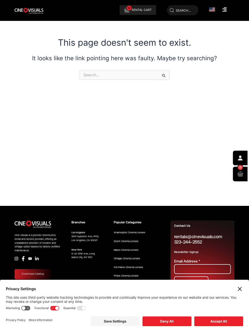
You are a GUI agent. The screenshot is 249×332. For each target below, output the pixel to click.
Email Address (187, 261)
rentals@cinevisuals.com (198, 236)
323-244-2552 (188, 242)
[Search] (182, 10)
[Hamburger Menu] (224, 9)
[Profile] (240, 158)
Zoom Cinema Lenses (126, 241)
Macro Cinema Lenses (126, 250)
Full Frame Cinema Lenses (128, 267)
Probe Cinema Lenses (126, 275)
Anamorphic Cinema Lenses (129, 232)
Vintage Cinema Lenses (127, 258)
